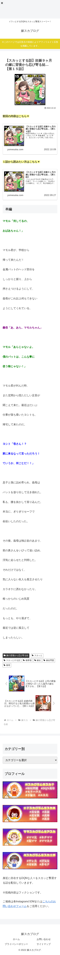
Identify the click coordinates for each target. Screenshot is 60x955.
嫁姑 (39, 660)
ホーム (16, 939)
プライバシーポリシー (16, 944)
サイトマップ (44, 944)
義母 (8, 665)
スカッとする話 (13, 660)
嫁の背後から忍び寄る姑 (17, 655)
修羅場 (29, 660)
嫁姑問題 (50, 660)
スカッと (38, 655)
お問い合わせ (44, 939)
